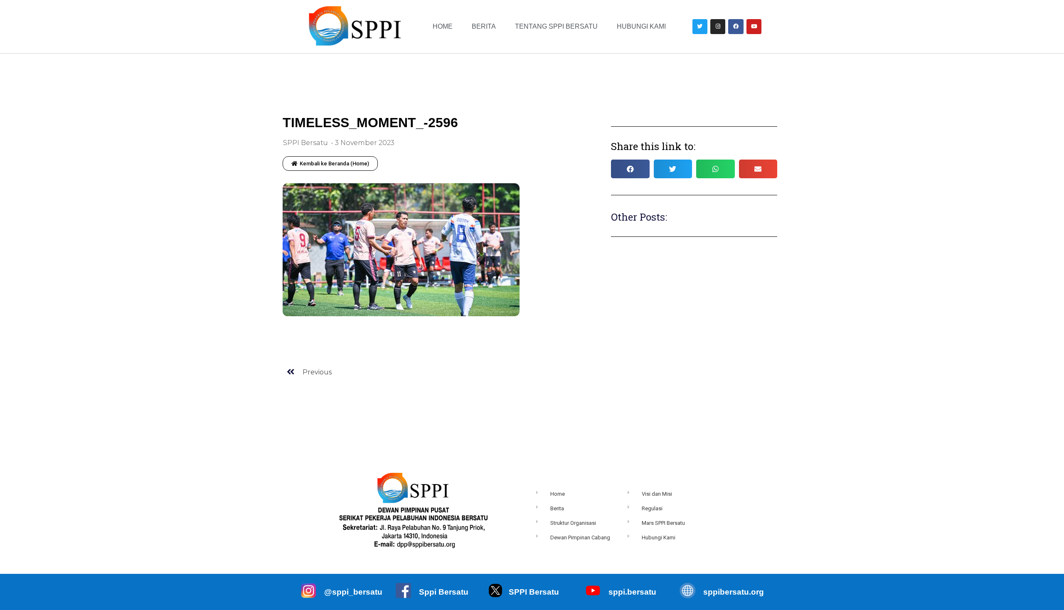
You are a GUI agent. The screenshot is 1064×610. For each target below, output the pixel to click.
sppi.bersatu (632, 592)
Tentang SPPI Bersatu (556, 26)
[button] (330, 163)
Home (443, 26)
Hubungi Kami (641, 26)
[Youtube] (753, 26)
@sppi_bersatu (353, 592)
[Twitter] (699, 26)
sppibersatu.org (733, 592)
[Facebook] (735, 26)
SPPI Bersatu (534, 592)
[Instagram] (717, 26)
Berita (484, 26)
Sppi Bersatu (443, 592)
